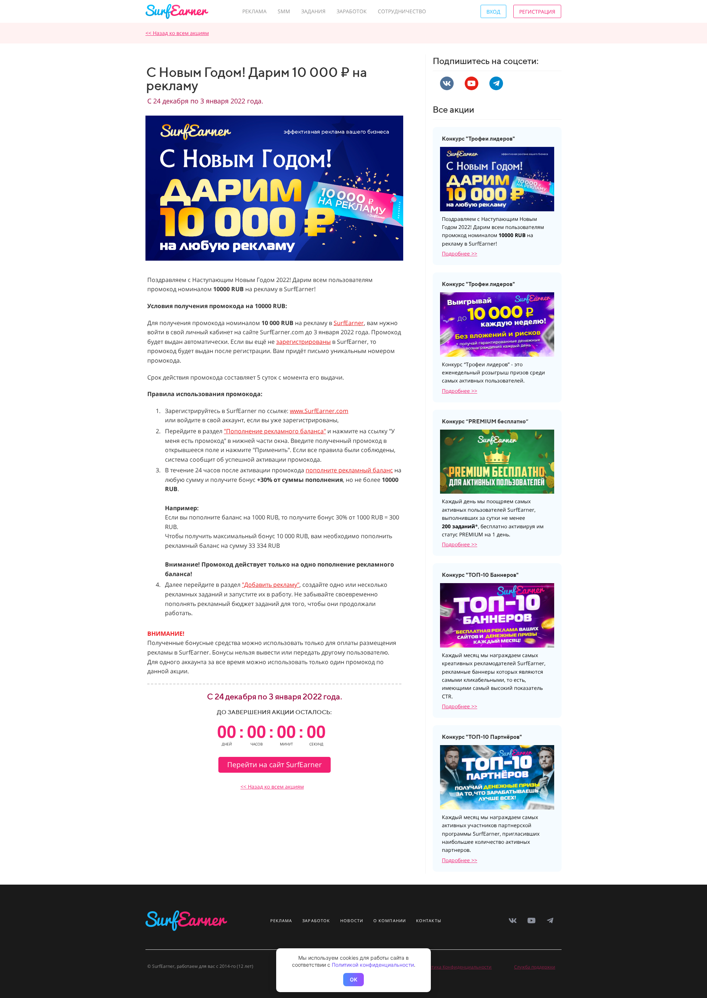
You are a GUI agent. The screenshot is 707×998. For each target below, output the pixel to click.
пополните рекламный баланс (349, 470)
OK (353, 979)
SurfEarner (349, 323)
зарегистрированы (303, 342)
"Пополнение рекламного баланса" (275, 431)
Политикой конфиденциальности (373, 965)
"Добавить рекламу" (270, 585)
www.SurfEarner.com (319, 411)
